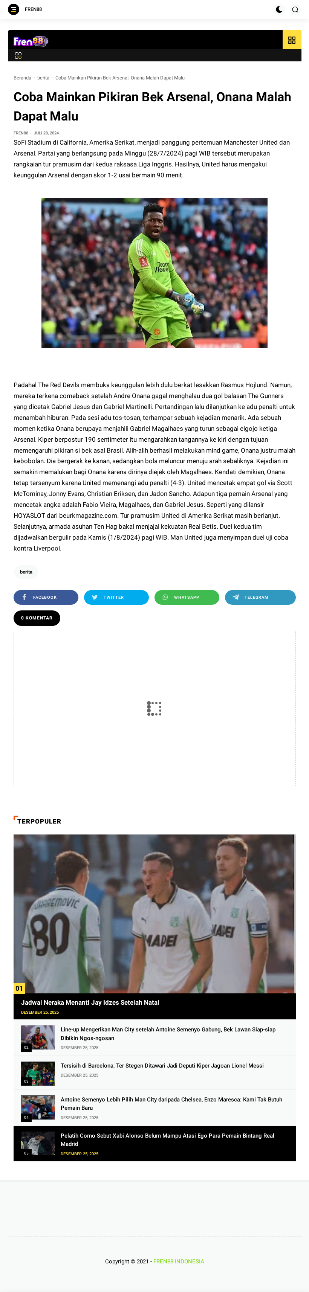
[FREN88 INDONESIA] (31, 41)
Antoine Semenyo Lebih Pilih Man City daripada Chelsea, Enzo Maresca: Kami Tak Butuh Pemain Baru (171, 1104)
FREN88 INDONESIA (178, 1261)
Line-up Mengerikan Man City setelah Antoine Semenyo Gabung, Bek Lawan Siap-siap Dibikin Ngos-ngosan (168, 1034)
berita (43, 78)
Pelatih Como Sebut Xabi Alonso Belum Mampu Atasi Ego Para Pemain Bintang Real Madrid (167, 1140)
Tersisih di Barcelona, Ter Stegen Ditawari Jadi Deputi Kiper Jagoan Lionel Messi (162, 1065)
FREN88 (33, 9)
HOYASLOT (30, 515)
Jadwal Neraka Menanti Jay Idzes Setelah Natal (90, 1002)
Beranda (22, 78)
